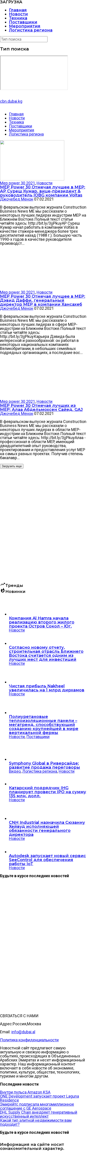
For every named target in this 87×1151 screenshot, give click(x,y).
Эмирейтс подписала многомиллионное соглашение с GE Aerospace (37, 1106)
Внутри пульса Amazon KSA (25, 1092)
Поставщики (23, 22)
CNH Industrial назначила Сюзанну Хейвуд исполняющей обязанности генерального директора (47, 828)
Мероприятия (24, 26)
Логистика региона (30, 30)
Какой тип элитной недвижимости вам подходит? (36, 1122)
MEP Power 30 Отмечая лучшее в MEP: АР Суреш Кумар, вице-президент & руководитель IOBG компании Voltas (42, 191)
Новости (18, 14)
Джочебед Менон (16, 199)
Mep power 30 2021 (17, 183)
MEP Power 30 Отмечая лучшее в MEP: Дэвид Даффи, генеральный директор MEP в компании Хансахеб (42, 300)
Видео (15, 771)
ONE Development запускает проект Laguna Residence (39, 1098)
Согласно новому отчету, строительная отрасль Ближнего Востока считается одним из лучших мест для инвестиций (46, 653)
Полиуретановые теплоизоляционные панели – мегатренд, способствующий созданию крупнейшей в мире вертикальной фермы (43, 724)
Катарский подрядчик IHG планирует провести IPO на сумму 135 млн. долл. (47, 791)
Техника (18, 18)
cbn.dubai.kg (11, 101)
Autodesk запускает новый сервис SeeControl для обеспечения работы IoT (47, 859)
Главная (18, 10)
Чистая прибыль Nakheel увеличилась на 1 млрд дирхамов (46, 688)
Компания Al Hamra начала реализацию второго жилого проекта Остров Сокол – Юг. (41, 622)
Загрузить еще (12, 466)
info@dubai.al (23, 1032)
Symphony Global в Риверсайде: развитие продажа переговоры (44, 765)
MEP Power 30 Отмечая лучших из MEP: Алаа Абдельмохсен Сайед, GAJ (41, 407)
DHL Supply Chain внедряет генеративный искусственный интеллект (38, 1114)
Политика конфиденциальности (29, 1040)
